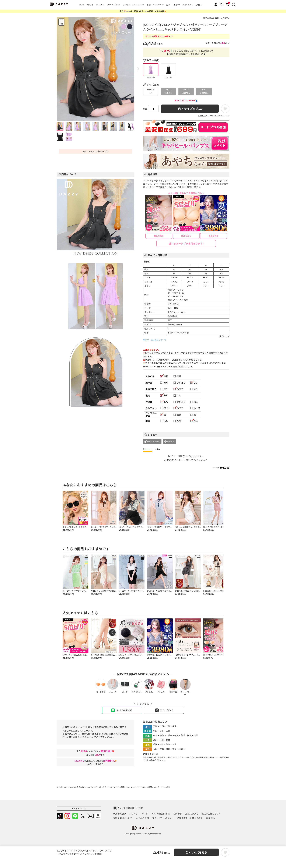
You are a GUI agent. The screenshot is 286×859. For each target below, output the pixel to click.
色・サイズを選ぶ (196, 852)
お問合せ (177, 813)
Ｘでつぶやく (167, 710)
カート (145, 813)
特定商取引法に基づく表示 (190, 818)
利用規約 (210, 818)
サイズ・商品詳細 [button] (157, 255)
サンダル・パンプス (132, 4)
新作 (81, 4)
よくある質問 (142, 818)
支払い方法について (211, 813)
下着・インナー (154, 4)
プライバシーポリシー (163, 818)
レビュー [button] (152, 434)
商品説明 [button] (152, 174)
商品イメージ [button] (68, 174)
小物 (198, 4)
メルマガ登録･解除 (161, 813)
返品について (191, 813)
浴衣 (168, 4)
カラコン (186, 4)
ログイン (209, 43)
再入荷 (90, 4)
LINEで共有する (124, 710)
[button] (138, 69)
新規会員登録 (119, 813)
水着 (176, 4)
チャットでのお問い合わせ (130, 808)
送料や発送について (122, 818)
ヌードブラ (112, 4)
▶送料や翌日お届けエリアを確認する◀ (186, 54)
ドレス (99, 4)
